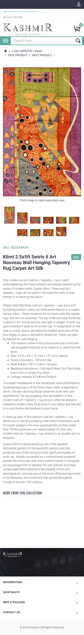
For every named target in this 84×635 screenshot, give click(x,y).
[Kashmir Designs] (12, 554)
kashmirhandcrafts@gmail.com (23, 11)
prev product (18, 55)
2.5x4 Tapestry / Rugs (27, 51)
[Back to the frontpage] (5, 51)
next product (43, 55)
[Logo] (28, 29)
